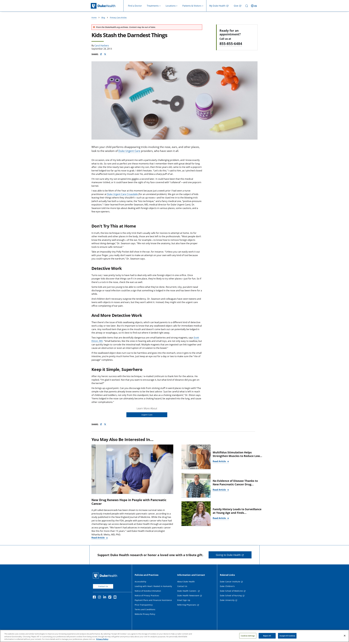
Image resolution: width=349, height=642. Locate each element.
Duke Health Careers (187, 591)
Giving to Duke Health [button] (228, 555)
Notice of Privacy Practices (147, 595)
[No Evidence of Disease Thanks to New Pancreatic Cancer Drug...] (196, 485)
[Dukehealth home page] (107, 6)
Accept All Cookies (287, 635)
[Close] (345, 636)
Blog (103, 17)
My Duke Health (217, 5)
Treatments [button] (153, 5)
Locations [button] (171, 5)
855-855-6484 (230, 43)
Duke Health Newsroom (188, 595)
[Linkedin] (105, 597)
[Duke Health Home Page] (105, 575)
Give (236, 5)
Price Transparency (144, 604)
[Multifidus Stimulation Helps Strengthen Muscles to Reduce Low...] (196, 457)
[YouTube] (116, 597)
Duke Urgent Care (129, 151)
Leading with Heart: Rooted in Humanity (153, 586)
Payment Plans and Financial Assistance (153, 600)
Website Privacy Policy (145, 614)
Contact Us (103, 586)
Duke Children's (227, 586)
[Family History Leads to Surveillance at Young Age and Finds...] (196, 513)
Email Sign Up (183, 600)
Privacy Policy (102, 639)
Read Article (98, 537)
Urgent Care (146, 414)
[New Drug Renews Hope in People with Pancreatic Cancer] (132, 469)
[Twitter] (110, 597)
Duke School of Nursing (231, 595)
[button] (254, 6)
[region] (174, 636)
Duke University (227, 600)
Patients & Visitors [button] (191, 5)
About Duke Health (186, 581)
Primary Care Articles (118, 17)
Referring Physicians (186, 604)
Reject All (267, 635)
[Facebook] (95, 597)
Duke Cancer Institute (230, 581)
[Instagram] (100, 597)
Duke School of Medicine (231, 591)
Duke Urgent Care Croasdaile (122, 194)
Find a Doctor (135, 5)
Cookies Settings (248, 635)
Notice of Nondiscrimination (148, 591)
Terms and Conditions (145, 609)
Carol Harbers (101, 45)
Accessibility (140, 581)
